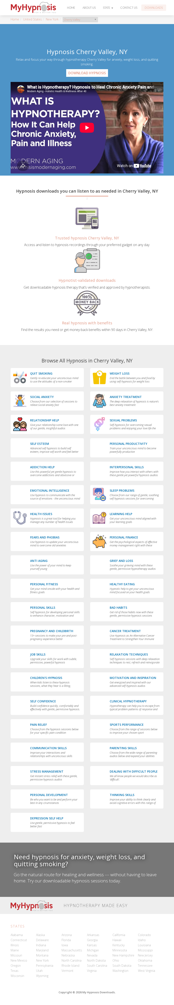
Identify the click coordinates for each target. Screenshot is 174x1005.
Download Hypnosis (87, 73)
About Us (89, 7)
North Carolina (71, 960)
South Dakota (121, 965)
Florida (66, 940)
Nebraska (68, 955)
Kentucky (118, 945)
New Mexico (19, 960)
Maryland (42, 950)
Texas (14, 971)
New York (52, 19)
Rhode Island (70, 965)
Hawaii (116, 940)
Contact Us (128, 7)
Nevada (92, 955)
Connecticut (19, 940)
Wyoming (42, 976)
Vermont (67, 971)
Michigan (93, 950)
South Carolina (97, 965)
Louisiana (144, 945)
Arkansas (93, 935)
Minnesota (119, 950)
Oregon (16, 965)
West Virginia (146, 971)
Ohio (115, 960)
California (118, 935)
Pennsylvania (44, 965)
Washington (120, 971)
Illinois (15, 945)
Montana (42, 955)
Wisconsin (17, 976)
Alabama (17, 935)
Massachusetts (72, 950)
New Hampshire (123, 955)
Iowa (65, 945)
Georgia (92, 940)
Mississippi (145, 950)
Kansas (92, 945)
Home (71, 7)
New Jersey (145, 955)
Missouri (16, 955)
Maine (15, 950)
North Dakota (96, 960)
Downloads (154, 7)
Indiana (41, 945)
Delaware (42, 940)
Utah (39, 971)
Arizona (67, 935)
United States (32, 19)
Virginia (92, 971)
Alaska (40, 935)
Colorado (144, 935)
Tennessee (145, 965)
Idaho (142, 940)
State (107, 7)
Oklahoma (145, 960)
